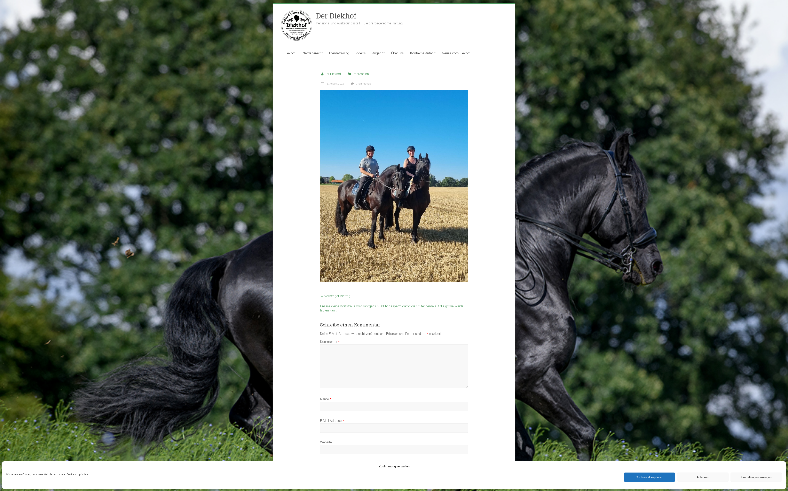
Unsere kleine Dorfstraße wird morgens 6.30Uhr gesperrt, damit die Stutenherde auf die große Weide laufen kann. (392, 308)
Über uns (397, 53)
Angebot (378, 53)
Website (326, 442)
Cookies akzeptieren (649, 477)
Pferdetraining (339, 53)
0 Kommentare (363, 83)
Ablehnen (703, 477)
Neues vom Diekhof (456, 53)
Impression (361, 74)
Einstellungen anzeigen (756, 477)
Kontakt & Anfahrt (422, 53)
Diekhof (289, 53)
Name (325, 399)
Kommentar (330, 342)
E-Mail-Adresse (332, 421)
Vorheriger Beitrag (335, 296)
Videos (361, 53)
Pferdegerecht (312, 53)
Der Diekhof (336, 16)
